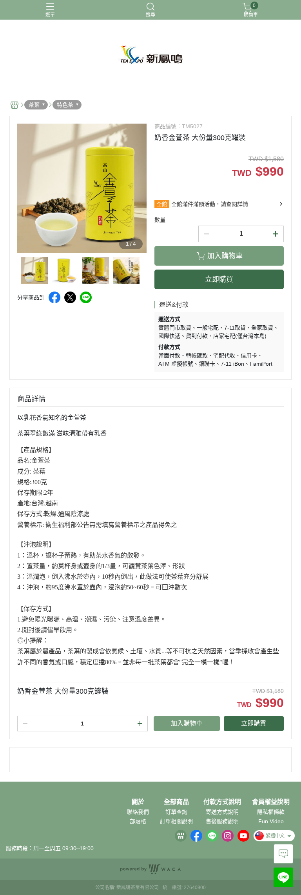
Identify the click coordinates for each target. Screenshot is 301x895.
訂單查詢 (176, 812)
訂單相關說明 (176, 821)
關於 (138, 802)
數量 (159, 220)
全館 (161, 204)
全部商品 (176, 802)
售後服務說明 (222, 821)
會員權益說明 (271, 802)
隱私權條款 (271, 812)
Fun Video (271, 821)
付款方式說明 (222, 802)
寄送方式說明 (222, 812)
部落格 (138, 821)
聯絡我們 (138, 812)
